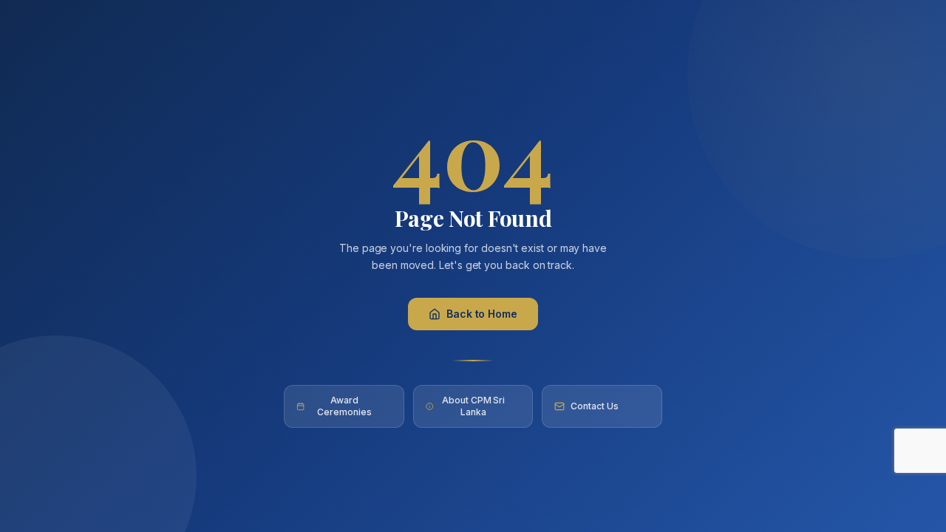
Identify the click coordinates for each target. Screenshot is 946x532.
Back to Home (481, 313)
